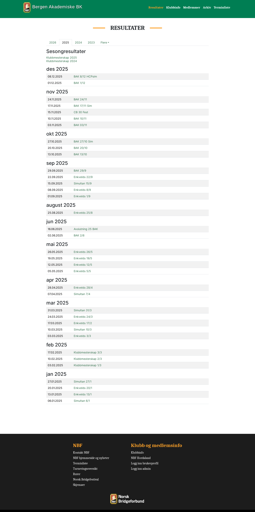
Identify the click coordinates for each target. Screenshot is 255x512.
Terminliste (222, 7)
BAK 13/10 (80, 154)
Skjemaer (79, 485)
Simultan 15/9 (83, 183)
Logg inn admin (141, 469)
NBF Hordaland (141, 458)
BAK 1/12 (79, 83)
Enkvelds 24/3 (83, 316)
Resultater (155, 7)
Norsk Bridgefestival (86, 479)
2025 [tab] (65, 42)
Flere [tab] (104, 42)
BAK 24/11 (80, 99)
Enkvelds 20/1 (83, 388)
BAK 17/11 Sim (83, 105)
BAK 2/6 (79, 235)
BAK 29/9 (80, 170)
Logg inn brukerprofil (144, 463)
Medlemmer (191, 7)
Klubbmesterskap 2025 (61, 57)
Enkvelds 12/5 (83, 264)
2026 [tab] (52, 42)
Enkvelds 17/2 (83, 323)
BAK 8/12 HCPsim (85, 76)
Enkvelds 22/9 (83, 177)
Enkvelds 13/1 (83, 394)
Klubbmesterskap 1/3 (87, 365)
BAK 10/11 (80, 118)
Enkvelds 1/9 (82, 196)
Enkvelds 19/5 (83, 258)
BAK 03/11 (80, 125)
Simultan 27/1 (82, 381)
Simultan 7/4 (82, 294)
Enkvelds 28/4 (83, 287)
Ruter (76, 474)
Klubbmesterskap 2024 (61, 61)
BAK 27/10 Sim (83, 141)
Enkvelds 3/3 (82, 336)
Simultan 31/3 (83, 310)
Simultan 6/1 (82, 400)
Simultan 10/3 (83, 329)
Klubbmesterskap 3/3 (88, 352)
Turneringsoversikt (85, 469)
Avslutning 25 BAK (86, 229)
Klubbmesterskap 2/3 (88, 359)
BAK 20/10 (80, 148)
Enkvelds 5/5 (82, 271)
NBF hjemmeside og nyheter (91, 458)
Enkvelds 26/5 (83, 252)
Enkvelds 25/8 (83, 212)
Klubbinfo (173, 7)
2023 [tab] (91, 42)
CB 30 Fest (81, 112)
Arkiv (207, 7)
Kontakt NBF (81, 452)
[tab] (105, 42)
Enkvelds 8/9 (82, 190)
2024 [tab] (78, 42)
